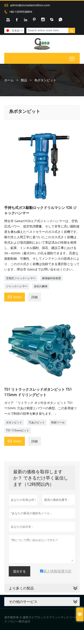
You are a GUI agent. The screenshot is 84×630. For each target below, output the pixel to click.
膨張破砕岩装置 (51, 278)
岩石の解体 (40, 286)
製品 (24, 80)
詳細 (34, 297)
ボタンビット (14, 422)
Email (15, 296)
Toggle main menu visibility (72, 58)
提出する (19, 571)
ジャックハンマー (17, 286)
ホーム (9, 80)
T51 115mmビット (17, 430)
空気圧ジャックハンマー (21, 278)
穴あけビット (37, 422)
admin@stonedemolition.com (30, 5)
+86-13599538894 (20, 12)
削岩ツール (58, 422)
